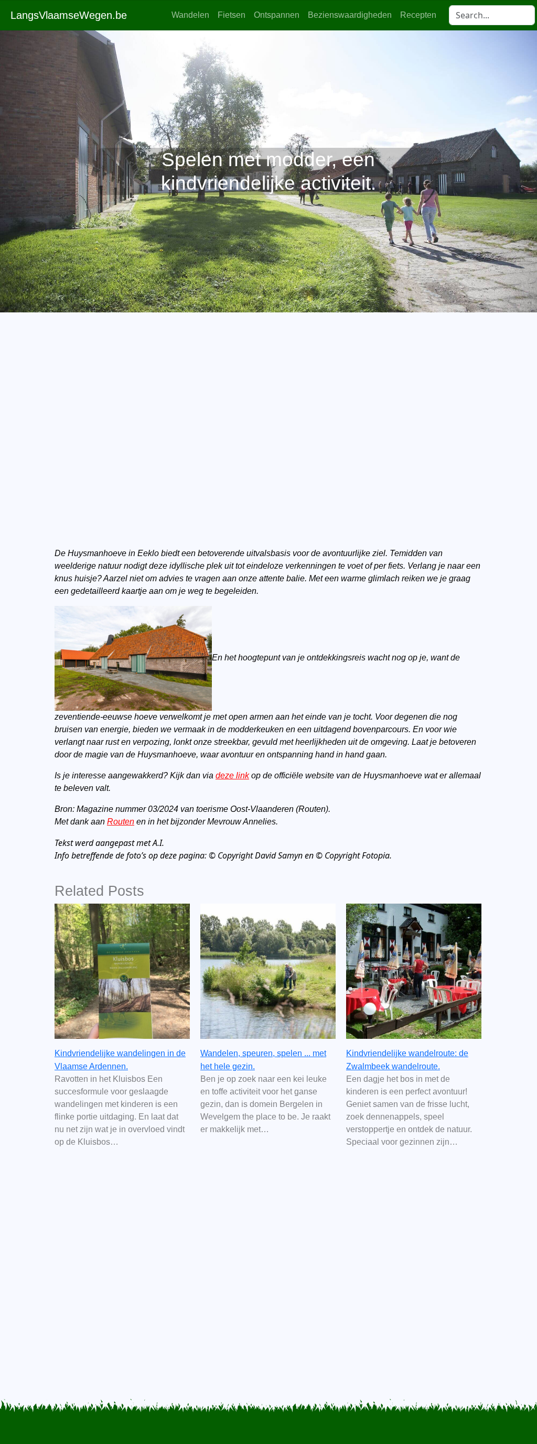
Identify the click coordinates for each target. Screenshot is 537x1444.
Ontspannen (276, 14)
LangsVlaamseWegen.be (68, 15)
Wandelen (190, 14)
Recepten (418, 14)
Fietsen (231, 14)
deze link (232, 775)
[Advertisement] (268, 412)
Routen (120, 821)
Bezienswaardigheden (350, 14)
